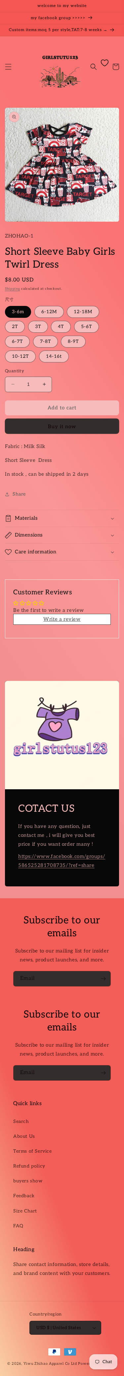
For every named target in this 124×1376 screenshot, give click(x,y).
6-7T (17, 341)
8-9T (73, 341)
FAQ (18, 1226)
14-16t (54, 356)
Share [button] (19, 494)
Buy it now (62, 426)
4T (61, 326)
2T (15, 326)
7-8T (45, 341)
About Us (24, 1136)
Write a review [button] (61, 619)
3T (38, 326)
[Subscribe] (103, 978)
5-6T (86, 326)
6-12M (49, 312)
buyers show (28, 1181)
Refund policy (29, 1166)
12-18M (83, 312)
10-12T (20, 356)
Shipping (12, 289)
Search (21, 1121)
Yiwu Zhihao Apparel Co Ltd (50, 1363)
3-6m (18, 312)
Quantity (14, 371)
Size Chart (25, 1211)
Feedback (24, 1196)
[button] (8, 66)
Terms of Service (32, 1151)
